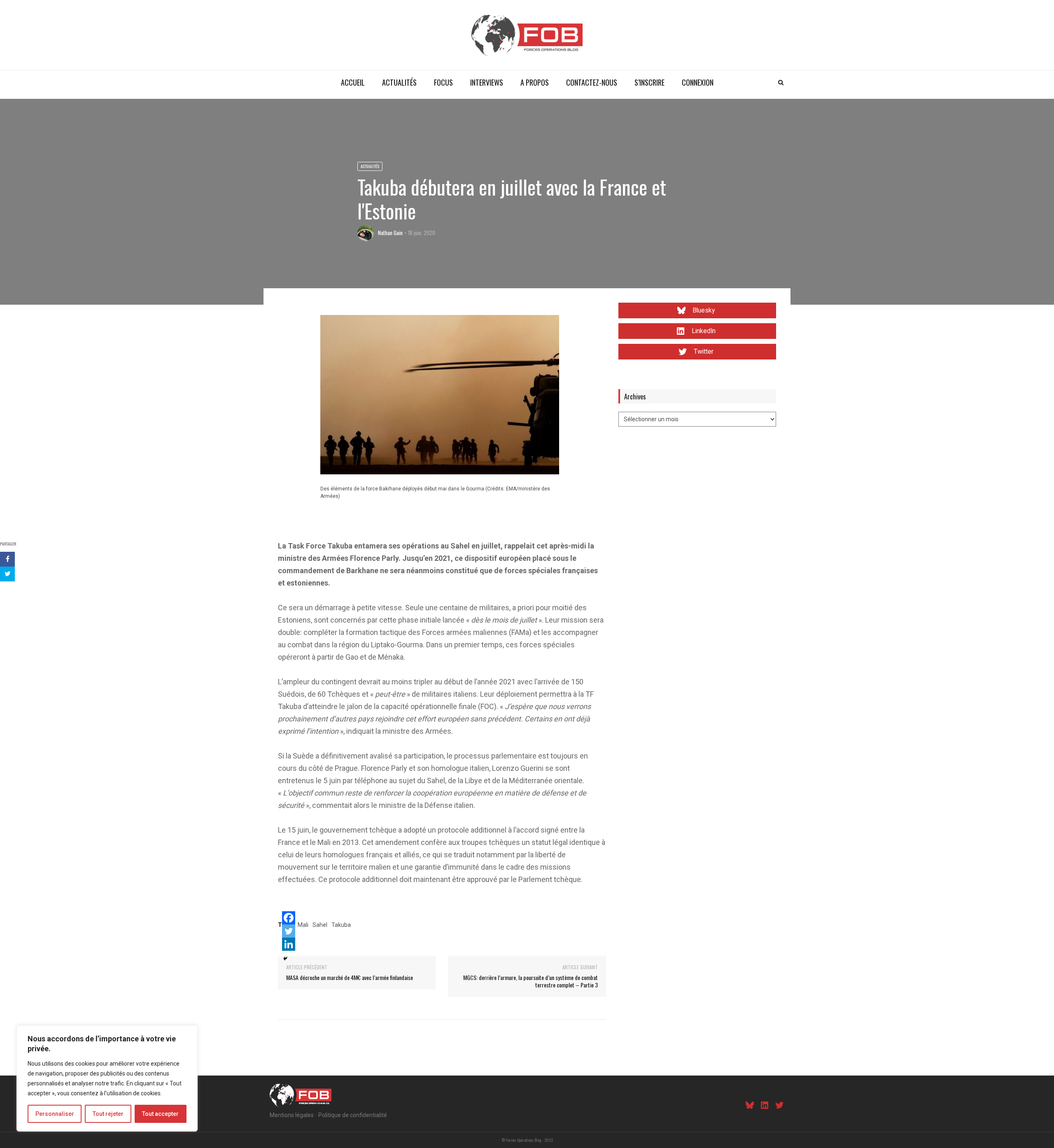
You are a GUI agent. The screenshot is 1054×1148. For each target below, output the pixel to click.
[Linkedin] (288, 944)
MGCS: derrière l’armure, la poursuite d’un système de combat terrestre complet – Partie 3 (530, 981)
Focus (443, 82)
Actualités (399, 82)
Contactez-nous (591, 82)
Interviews (486, 82)
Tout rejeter (108, 1114)
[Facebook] (288, 917)
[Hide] (285, 958)
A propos (534, 82)
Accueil (353, 82)
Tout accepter (160, 1114)
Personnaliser (54, 1114)
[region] (107, 1078)
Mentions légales (292, 1115)
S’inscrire (649, 82)
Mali (303, 925)
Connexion (698, 82)
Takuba (341, 925)
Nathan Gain (390, 233)
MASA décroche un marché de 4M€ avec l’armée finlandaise (349, 977)
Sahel (319, 925)
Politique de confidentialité (352, 1115)
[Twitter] (288, 931)
